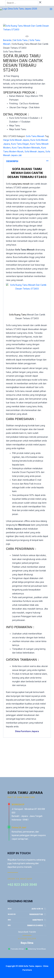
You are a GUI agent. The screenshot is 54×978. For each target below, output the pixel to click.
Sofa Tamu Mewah (12, 51)
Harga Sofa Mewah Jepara (16, 140)
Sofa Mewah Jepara (34, 151)
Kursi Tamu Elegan (20, 144)
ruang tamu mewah (20, 184)
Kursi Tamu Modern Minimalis (26, 147)
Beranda (7, 40)
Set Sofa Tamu (20, 40)
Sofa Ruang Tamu (17, 314)
